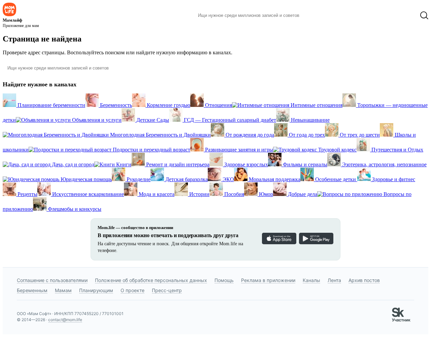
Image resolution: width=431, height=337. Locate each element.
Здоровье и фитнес (393, 179)
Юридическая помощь (85, 179)
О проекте (132, 290)
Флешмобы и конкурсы (73, 209)
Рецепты (26, 194)
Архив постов (364, 280)
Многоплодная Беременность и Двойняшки (160, 135)
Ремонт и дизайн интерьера (177, 164)
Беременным (32, 290)
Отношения (218, 105)
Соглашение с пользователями (52, 280)
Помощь (224, 280)
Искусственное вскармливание (87, 194)
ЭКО (227, 179)
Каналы (311, 280)
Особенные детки (335, 179)
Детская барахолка (186, 179)
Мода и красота (155, 194)
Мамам (63, 290)
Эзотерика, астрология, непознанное (384, 164)
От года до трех (306, 135)
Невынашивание (310, 120)
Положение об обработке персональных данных (151, 280)
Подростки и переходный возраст (150, 149)
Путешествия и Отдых (396, 149)
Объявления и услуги (96, 120)
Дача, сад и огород (72, 164)
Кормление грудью (167, 105)
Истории (198, 194)
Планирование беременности (50, 105)
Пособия (233, 194)
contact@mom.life (65, 319)
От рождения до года (249, 135)
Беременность (115, 105)
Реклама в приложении (268, 280)
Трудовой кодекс (337, 149)
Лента (334, 280)
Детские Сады (152, 120)
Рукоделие (138, 179)
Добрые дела (302, 194)
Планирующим (96, 290)
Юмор (265, 194)
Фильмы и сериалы (304, 164)
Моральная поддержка (273, 179)
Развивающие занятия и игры (238, 149)
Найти (314, 15)
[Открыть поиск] (424, 15)
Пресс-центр (167, 290)
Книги (123, 164)
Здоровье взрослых (245, 164)
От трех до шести (359, 135)
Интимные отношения (315, 105)
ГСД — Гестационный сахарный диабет (229, 120)
